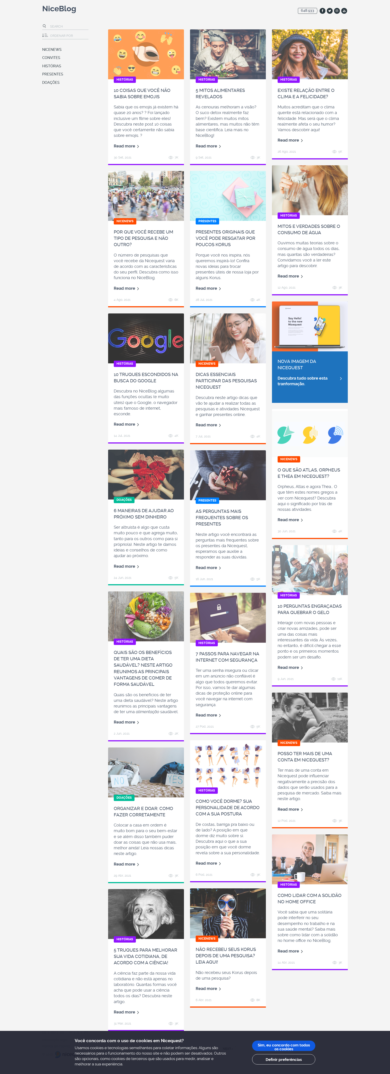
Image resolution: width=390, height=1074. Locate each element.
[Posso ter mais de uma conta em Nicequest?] (310, 717)
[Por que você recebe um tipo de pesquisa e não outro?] (146, 196)
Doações (51, 82)
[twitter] (330, 11)
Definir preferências (284, 1059)
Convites (51, 58)
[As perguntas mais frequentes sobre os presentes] (228, 475)
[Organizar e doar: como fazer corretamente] (146, 772)
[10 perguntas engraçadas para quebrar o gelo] (310, 570)
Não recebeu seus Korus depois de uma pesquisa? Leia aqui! (226, 956)
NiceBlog (59, 9)
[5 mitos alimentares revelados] (228, 54)
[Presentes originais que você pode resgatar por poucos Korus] (228, 196)
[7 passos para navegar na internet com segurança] (228, 618)
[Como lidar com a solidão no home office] (310, 859)
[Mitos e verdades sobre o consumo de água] (310, 190)
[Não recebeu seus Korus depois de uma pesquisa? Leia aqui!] (228, 913)
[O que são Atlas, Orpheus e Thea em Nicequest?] (310, 434)
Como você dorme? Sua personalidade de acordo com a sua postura (228, 807)
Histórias (51, 66)
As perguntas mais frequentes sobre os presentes (222, 518)
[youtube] (344, 11)
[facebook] (322, 11)
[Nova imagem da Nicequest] (310, 326)
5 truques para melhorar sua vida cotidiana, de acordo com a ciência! (145, 956)
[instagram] (337, 11)
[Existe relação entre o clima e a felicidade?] (310, 54)
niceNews (52, 49)
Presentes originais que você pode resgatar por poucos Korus (225, 238)
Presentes (52, 74)
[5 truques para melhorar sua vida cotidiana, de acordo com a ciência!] (146, 914)
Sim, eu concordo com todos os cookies (284, 1047)
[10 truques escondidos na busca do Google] (146, 338)
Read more (124, 146)
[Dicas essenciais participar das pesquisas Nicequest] (228, 338)
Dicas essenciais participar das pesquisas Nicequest (226, 381)
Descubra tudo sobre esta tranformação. (302, 378)
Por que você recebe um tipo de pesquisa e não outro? (143, 238)
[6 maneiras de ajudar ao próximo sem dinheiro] (146, 475)
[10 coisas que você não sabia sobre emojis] (146, 54)
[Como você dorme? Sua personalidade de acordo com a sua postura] (228, 765)
